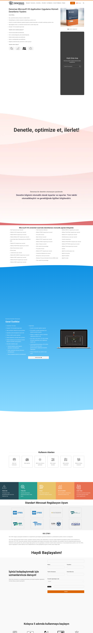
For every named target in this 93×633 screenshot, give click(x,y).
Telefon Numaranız (51, 571)
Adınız (48, 564)
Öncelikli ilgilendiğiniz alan (53, 578)
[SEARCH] (79, 66)
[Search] (83, 3)
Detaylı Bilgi (38, 357)
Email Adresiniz (70, 571)
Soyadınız (69, 564)
